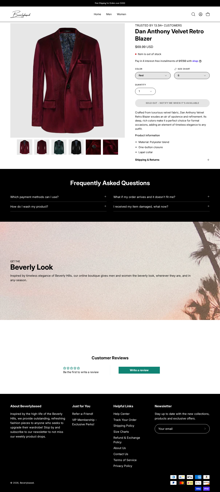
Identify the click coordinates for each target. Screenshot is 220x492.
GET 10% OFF (110, 268)
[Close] (157, 214)
